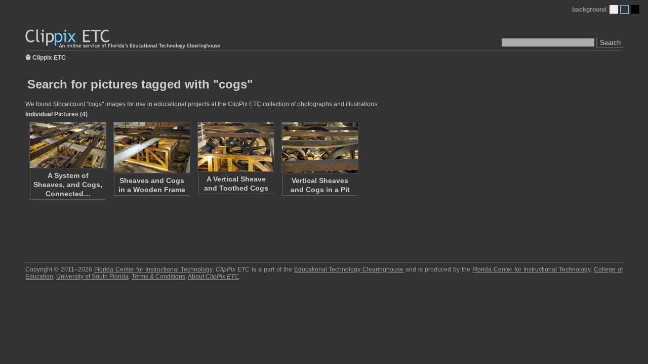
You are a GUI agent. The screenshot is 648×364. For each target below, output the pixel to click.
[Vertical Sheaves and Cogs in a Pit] (319, 147)
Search (610, 43)
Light (614, 9)
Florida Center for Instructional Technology (153, 269)
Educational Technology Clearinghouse (349, 269)
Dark (635, 9)
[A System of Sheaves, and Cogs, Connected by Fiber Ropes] (67, 145)
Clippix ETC (49, 57)
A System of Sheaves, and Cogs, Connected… (67, 184)
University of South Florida (92, 276)
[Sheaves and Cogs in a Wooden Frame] (151, 147)
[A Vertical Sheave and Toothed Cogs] (235, 147)
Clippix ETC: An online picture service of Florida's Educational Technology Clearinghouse (123, 39)
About (213, 276)
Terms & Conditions (158, 276)
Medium (624, 9)
